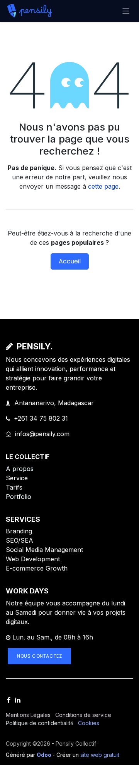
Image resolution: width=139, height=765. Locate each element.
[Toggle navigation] (126, 10)
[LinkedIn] (17, 700)
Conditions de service (83, 715)
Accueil (70, 261)
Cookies (88, 723)
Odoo (45, 754)
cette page (103, 186)
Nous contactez (39, 656)
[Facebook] (8, 700)
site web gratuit (99, 754)
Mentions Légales (28, 715)
